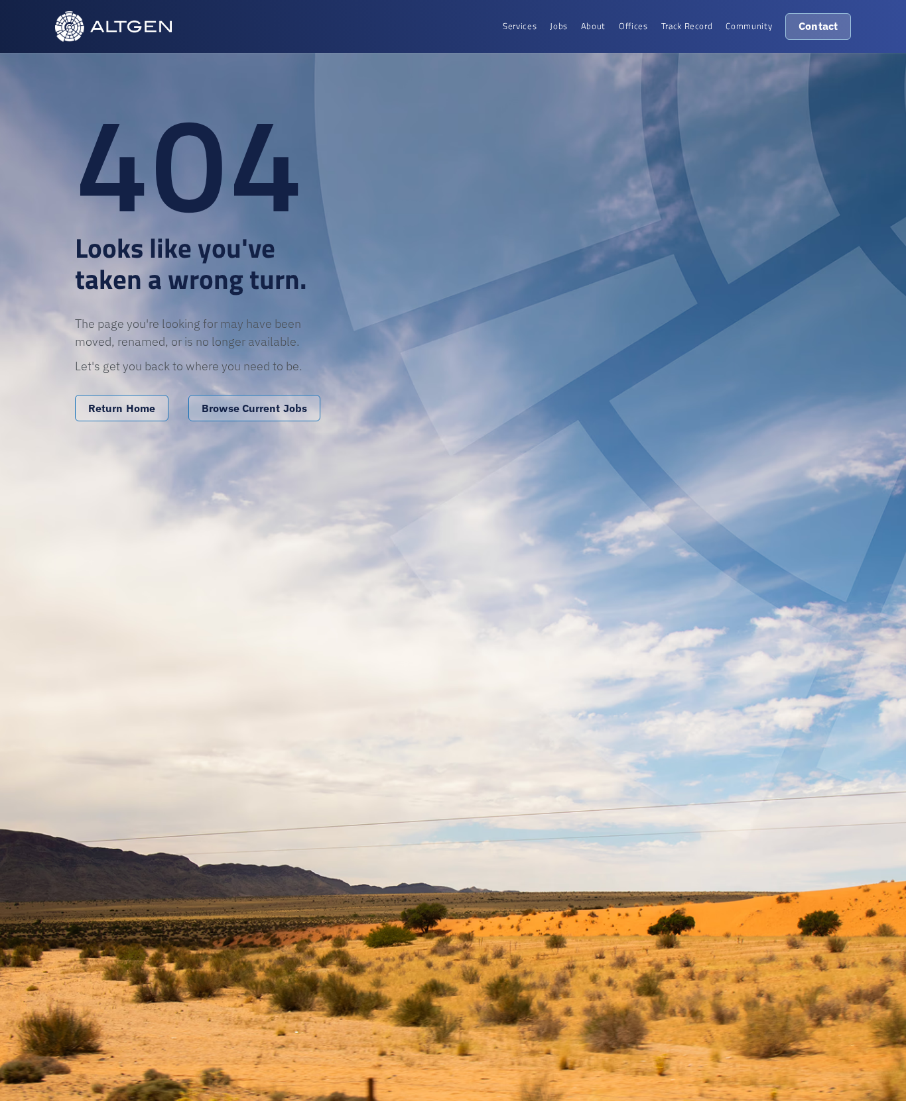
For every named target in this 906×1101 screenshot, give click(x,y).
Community (749, 25)
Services (520, 25)
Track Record (687, 25)
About (593, 25)
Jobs (559, 25)
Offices (633, 25)
